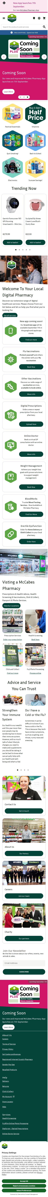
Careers (5, 1039)
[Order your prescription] (12, 621)
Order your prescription (12, 639)
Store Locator (7, 1101)
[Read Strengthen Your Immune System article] (12, 700)
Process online (35, 673)
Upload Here (31, 424)
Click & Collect (8, 1091)
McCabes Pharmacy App (29, 10)
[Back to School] (35, 140)
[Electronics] (12, 167)
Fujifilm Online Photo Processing (15, 1123)
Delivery (5, 1081)
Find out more (31, 339)
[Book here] (35, 621)
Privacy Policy (7, 1049)
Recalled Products (9, 1069)
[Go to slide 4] (26, 250)
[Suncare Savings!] (35, 167)
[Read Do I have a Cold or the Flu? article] (35, 700)
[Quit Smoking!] (12, 140)
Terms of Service (9, 1044)
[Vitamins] (35, 114)
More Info (31, 394)
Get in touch (24, 811)
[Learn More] (24, 49)
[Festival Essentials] (12, 114)
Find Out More (31, 514)
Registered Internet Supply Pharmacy (17, 1059)
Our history (24, 853)
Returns (5, 1086)
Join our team (24, 896)
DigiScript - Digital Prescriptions (15, 1128)
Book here (35, 639)
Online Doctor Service (10, 1133)
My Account (7, 1096)
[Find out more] (12, 655)
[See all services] (24, 270)
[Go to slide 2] (24, 97)
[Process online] (35, 655)
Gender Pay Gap (8, 1064)
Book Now (31, 367)
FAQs (4, 1107)
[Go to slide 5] (30, 250)
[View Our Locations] (24, 563)
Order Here (31, 541)
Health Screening (9, 1118)
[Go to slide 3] (27, 97)
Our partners (24, 938)
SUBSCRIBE (24, 972)
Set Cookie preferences (11, 1054)
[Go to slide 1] (20, 97)
